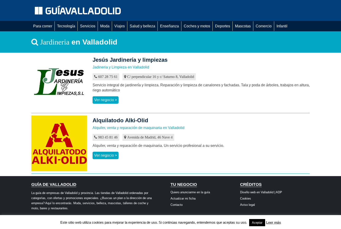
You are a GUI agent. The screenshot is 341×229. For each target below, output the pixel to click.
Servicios (87, 26)
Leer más (273, 222)
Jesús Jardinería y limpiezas (130, 60)
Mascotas (243, 26)
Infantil (282, 26)
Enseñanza (169, 26)
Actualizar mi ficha (183, 198)
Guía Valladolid (79, 10)
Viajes (119, 26)
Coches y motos (197, 26)
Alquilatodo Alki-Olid (120, 120)
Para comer (42, 26)
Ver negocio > (105, 100)
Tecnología (66, 26)
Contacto (176, 204)
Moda (104, 26)
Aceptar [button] (257, 222)
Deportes (222, 26)
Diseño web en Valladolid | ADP (261, 192)
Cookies (245, 198)
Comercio (264, 26)
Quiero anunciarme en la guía (190, 192)
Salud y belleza (142, 26)
